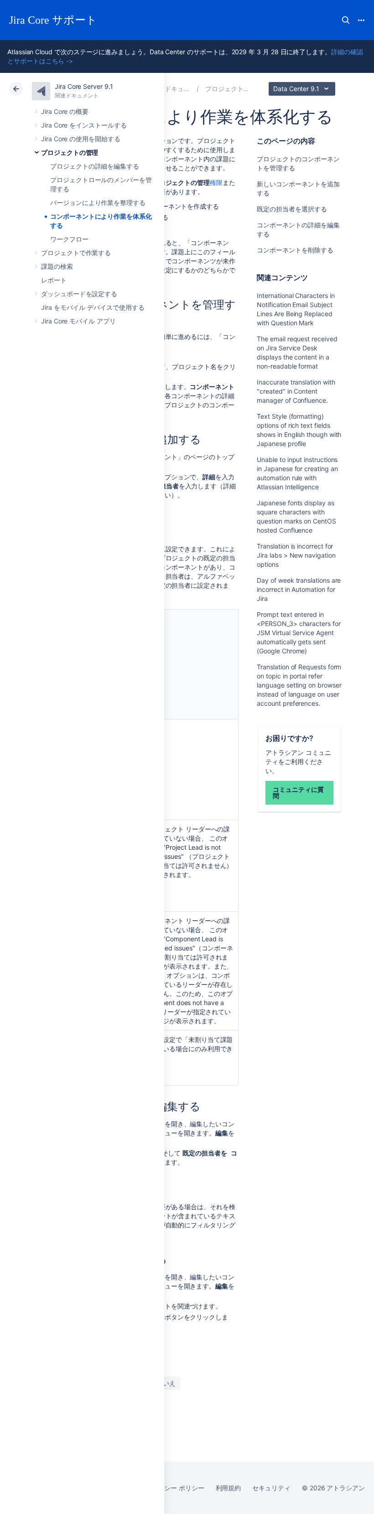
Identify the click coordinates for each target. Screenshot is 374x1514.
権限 (216, 182)
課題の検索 (57, 266)
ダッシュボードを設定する (79, 294)
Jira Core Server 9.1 (84, 86)
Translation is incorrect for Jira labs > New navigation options (296, 555)
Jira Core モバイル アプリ (78, 321)
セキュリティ (271, 1488)
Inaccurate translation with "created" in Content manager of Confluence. (296, 391)
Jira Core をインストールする (84, 125)
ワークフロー (69, 239)
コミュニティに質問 (298, 792)
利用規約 (228, 1488)
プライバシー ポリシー (171, 1488)
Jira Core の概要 (64, 111)
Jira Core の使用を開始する (80, 139)
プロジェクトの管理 (69, 152)
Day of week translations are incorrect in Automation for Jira (299, 589)
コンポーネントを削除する (295, 250)
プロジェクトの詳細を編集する (94, 166)
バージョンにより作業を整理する (97, 202)
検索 (345, 20)
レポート (54, 280)
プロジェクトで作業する (76, 253)
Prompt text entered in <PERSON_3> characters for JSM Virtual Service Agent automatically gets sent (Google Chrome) (298, 633)
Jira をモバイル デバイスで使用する (93, 307)
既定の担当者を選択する (292, 209)
